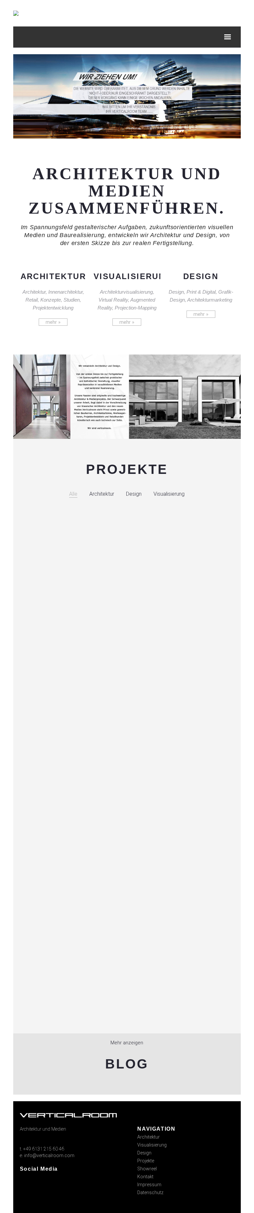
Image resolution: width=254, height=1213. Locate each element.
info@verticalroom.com (49, 1155)
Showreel (147, 1168)
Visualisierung (152, 1145)
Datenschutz (150, 1192)
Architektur (148, 1137)
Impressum (149, 1184)
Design (144, 1152)
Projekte (145, 1160)
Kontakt (145, 1176)
